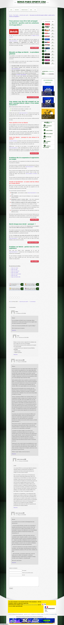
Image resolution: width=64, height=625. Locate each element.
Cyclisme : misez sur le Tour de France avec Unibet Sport (47, 116)
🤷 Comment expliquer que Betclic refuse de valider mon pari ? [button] (31, 284)
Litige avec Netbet (14, 272)
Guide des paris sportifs (23, 301)
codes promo (49, 130)
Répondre (14, 330)
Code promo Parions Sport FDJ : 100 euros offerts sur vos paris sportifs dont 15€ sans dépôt (47, 94)
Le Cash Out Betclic (13, 140)
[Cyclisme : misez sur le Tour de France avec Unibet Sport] (48, 114)
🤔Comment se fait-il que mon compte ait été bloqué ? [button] (15, 289)
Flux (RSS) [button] (46, 614)
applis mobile (49, 133)
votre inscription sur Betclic (31, 173)
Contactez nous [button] (34, 614)
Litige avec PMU (14, 269)
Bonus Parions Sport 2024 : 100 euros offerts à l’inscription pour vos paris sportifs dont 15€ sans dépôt (48, 105)
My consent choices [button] (4, 624)
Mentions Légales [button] (40, 614)
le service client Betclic (21, 74)
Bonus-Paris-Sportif (32, 2)
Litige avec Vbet (14, 275)
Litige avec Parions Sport (16, 273)
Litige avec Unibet (14, 267)
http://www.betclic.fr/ (30, 166)
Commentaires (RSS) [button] (53, 614)
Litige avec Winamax (15, 270)
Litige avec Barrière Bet (15, 276)
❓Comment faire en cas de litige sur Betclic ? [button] (15, 284)
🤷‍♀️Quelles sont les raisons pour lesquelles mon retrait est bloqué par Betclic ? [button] (31, 289)
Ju (11, 301)
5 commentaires (33, 301)
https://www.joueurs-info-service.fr (30, 604)
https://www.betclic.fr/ (13, 40)
